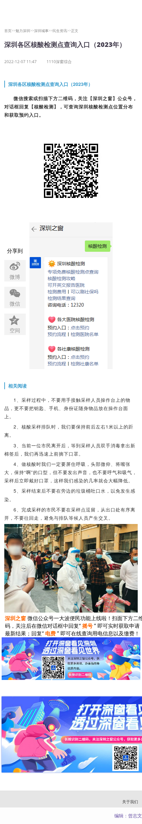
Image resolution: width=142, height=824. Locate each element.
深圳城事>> (43, 30)
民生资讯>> (62, 30)
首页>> (10, 30)
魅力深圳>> (25, 30)
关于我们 (130, 802)
